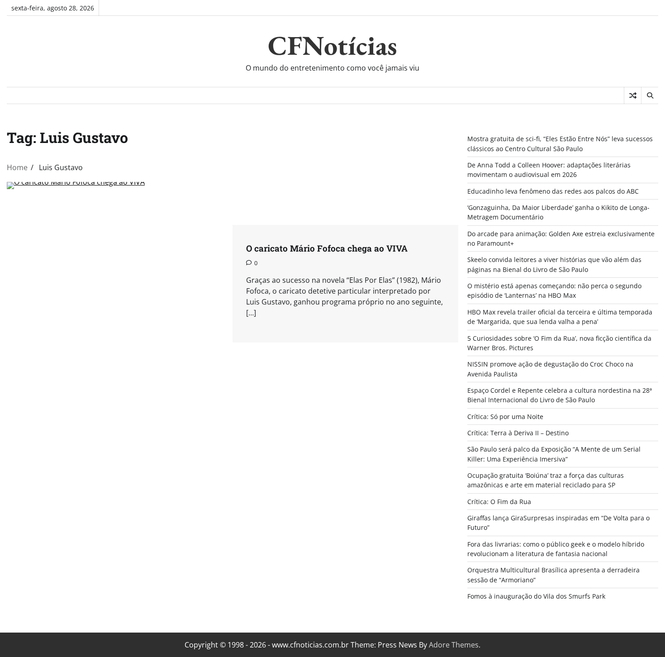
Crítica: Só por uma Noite (505, 416)
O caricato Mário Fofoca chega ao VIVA (327, 248)
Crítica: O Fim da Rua (499, 501)
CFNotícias (332, 45)
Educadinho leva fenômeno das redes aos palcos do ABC (553, 191)
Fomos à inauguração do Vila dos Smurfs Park (536, 596)
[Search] (649, 95)
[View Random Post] (632, 95)
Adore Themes (454, 645)
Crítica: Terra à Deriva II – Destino (518, 432)
